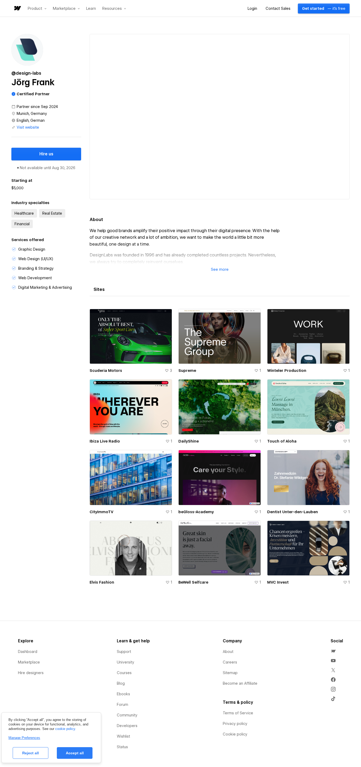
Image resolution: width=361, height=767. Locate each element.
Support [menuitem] (124, 651)
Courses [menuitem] (124, 673)
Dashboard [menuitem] (27, 651)
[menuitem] (333, 651)
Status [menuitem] (122, 747)
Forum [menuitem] (122, 704)
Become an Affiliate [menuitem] (240, 683)
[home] (17, 8)
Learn (91, 8)
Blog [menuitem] (121, 683)
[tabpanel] (220, 450)
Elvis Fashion (102, 582)
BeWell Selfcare (193, 582)
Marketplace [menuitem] (29, 662)
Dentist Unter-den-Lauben (292, 512)
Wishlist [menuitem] (123, 736)
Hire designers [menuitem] (31, 673)
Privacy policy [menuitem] (235, 723)
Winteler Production (286, 370)
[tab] (99, 289)
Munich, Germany (32, 113)
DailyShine (188, 441)
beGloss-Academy (196, 512)
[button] (37, 8)
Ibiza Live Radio (105, 441)
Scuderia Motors (106, 370)
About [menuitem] (228, 651)
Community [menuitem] (127, 715)
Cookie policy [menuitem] (235, 734)
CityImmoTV (101, 512)
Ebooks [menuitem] (123, 694)
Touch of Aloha (282, 441)
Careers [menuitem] (230, 662)
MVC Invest (278, 582)
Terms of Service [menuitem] (238, 713)
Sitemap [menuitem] (230, 673)
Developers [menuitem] (127, 726)
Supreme (187, 370)
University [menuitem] (125, 662)
